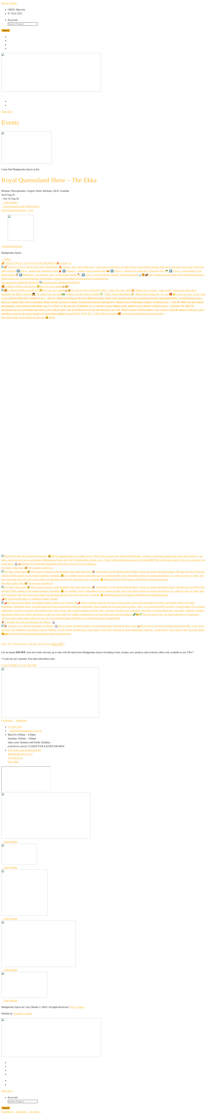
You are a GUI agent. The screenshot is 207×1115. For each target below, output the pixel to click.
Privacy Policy (77, 1007)
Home (13, 36)
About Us (15, 101)
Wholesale (17, 48)
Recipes (14, 40)
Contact (15, 105)
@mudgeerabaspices (11, 246)
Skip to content (9, 3)
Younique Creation (22, 1013)
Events (14, 44)
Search (5, 30)
